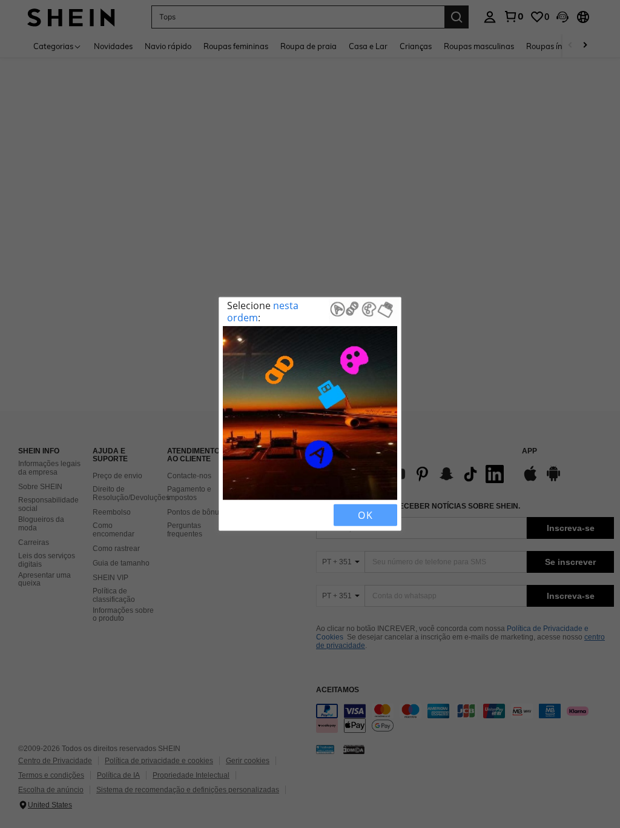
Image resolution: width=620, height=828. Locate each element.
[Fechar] (233, 515)
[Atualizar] (254, 515)
